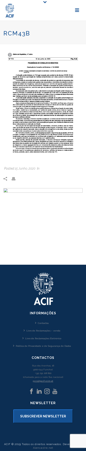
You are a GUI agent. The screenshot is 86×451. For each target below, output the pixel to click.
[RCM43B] (43, 105)
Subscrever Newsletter (43, 416)
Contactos (43, 323)
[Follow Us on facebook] (31, 392)
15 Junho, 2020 (25, 168)
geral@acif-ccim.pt (43, 381)
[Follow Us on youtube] (55, 392)
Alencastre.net (43, 447)
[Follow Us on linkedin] (39, 392)
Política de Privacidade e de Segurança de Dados (43, 346)
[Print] (16, 178)
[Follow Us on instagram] (47, 392)
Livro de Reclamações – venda (43, 330)
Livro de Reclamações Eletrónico (43, 338)
